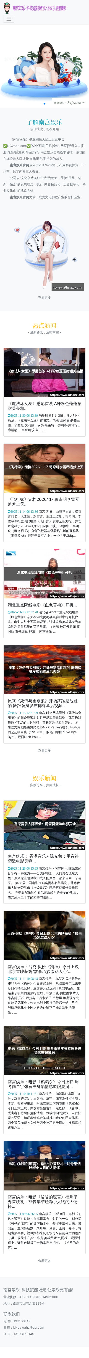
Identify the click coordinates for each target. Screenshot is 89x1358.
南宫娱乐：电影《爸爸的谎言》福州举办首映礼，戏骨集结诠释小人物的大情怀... (43, 1201)
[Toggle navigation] (8, 19)
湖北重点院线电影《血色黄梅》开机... (42, 605)
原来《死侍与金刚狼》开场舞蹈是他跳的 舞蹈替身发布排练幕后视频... (43, 703)
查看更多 (44, 297)
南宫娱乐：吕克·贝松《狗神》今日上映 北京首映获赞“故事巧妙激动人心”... (43, 969)
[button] (44, 104)
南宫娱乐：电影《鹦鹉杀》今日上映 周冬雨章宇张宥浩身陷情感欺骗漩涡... (43, 1084)
